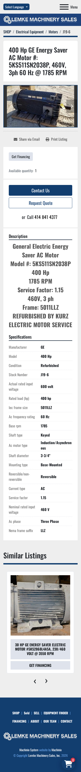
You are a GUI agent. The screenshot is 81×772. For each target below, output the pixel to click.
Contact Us (41, 190)
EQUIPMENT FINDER (56, 712)
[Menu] (64, 7)
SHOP (16, 712)
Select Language (14, 6)
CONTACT (66, 721)
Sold (26, 712)
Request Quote (40, 202)
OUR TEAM (49, 721)
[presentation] (35, 680)
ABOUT (35, 721)
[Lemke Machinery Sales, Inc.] (40, 736)
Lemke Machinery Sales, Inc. (44, 755)
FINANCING (19, 721)
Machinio (57, 749)
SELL (36, 712)
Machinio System (28, 749)
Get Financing (21, 156)
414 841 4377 (45, 217)
